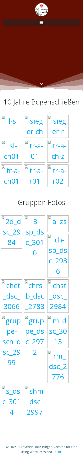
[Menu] (41, 22)
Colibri (57, 452)
